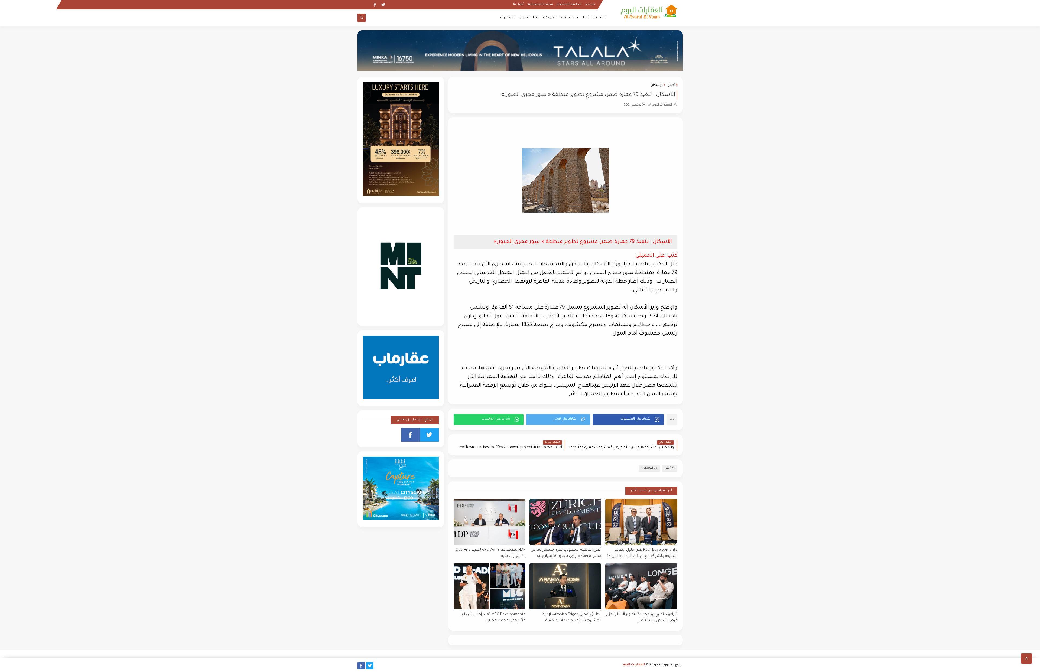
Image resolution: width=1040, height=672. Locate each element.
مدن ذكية (549, 18)
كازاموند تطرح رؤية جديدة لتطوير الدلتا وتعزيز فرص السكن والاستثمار (641, 617)
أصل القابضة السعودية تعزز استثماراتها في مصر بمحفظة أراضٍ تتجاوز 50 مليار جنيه (566, 553)
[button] (628, 419)
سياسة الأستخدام (569, 4)
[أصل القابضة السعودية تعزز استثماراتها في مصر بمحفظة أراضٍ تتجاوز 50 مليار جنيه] (565, 522)
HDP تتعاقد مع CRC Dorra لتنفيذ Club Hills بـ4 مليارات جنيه (490, 553)
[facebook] (374, 4)
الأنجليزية (507, 18)
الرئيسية (599, 18)
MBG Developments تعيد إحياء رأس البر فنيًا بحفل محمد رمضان (492, 617)
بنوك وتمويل (528, 18)
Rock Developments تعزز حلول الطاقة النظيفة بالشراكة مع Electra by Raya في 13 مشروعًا (642, 553)
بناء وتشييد (569, 18)
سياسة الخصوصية (540, 4)
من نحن (590, 4)
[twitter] (383, 4)
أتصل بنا (518, 4)
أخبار (585, 18)
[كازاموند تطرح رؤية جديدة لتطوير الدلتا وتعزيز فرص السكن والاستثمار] (641, 586)
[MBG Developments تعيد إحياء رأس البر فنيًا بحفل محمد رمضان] (489, 586)
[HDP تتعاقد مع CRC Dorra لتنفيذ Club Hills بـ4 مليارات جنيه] (489, 522)
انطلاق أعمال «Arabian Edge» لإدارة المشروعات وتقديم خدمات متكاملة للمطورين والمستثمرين (571, 617)
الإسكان (656, 85)
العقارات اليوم (634, 665)
